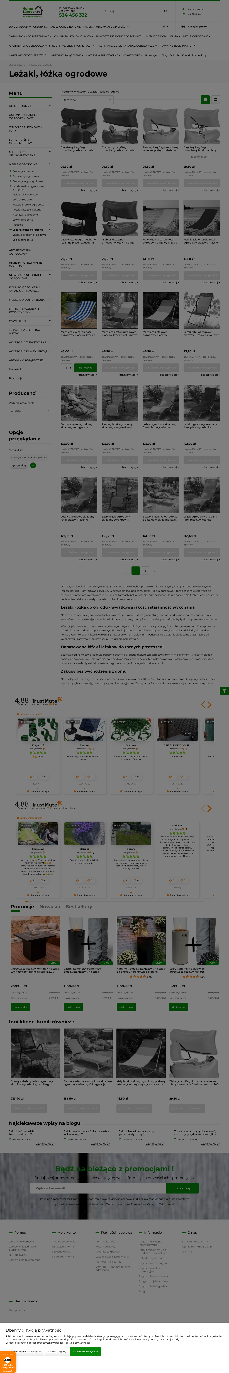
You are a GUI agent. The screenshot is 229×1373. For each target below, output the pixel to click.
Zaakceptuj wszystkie (85, 1351)
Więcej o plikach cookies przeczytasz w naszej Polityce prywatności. (48, 1342)
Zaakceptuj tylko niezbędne (25, 1351)
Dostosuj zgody (57, 1351)
